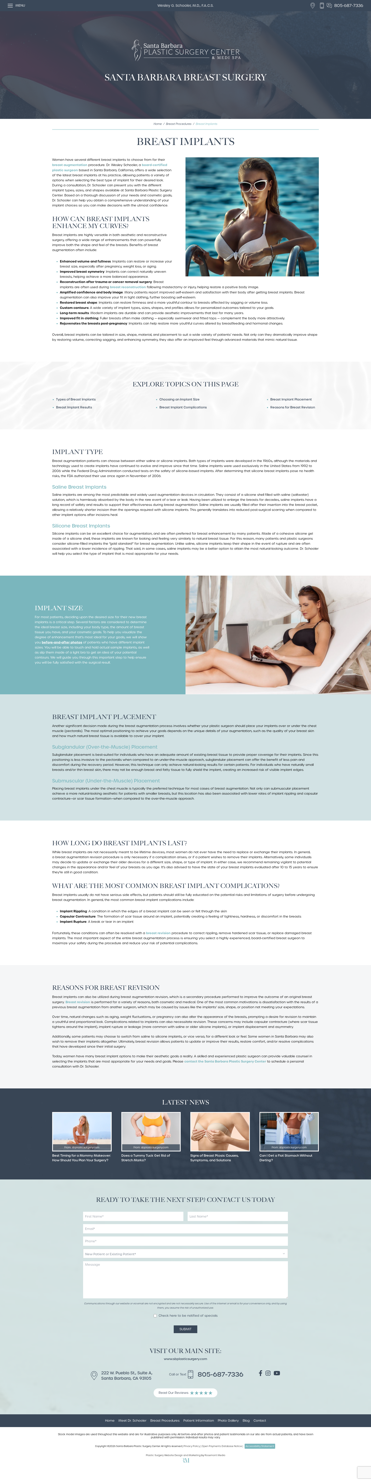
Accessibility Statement (260, 1446)
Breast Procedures (178, 124)
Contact (260, 1421)
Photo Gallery (228, 1421)
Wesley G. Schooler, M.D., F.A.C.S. (185, 5)
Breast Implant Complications (183, 407)
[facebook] (260, 1374)
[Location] (314, 6)
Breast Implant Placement (291, 399)
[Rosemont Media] (185, 1461)
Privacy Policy (192, 1446)
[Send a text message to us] (330, 6)
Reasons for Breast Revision (292, 407)
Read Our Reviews (173, 1393)
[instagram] (268, 1374)
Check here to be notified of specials (188, 1315)
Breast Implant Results (74, 407)
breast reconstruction (128, 287)
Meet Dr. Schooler (132, 1421)
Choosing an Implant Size (179, 399)
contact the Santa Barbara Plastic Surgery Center (225, 1061)
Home (158, 124)
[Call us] (323, 6)
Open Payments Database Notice (222, 1446)
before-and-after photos (62, 642)
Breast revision (78, 1002)
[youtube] (277, 1374)
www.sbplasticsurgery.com (185, 1359)
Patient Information (198, 1421)
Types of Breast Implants (76, 399)
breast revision (158, 933)
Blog (246, 1421)
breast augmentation (69, 165)
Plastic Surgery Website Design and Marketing (173, 1455)
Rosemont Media (215, 1455)
